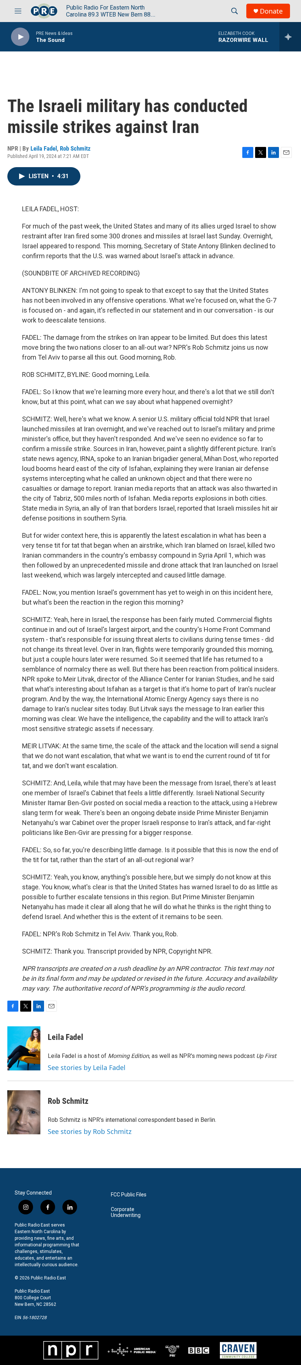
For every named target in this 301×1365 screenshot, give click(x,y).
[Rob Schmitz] (23, 1112)
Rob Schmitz (75, 148)
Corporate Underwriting (126, 1212)
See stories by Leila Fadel (87, 1067)
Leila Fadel (43, 148)
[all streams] (290, 36)
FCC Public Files (128, 1194)
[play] (20, 37)
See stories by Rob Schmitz (89, 1131)
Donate (271, 11)
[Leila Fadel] (23, 1048)
